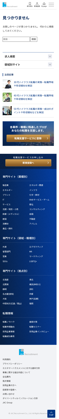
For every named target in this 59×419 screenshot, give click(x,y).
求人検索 (10, 56)
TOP (51, 415)
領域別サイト (12, 64)
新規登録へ (28, 162)
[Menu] (51, 4)
